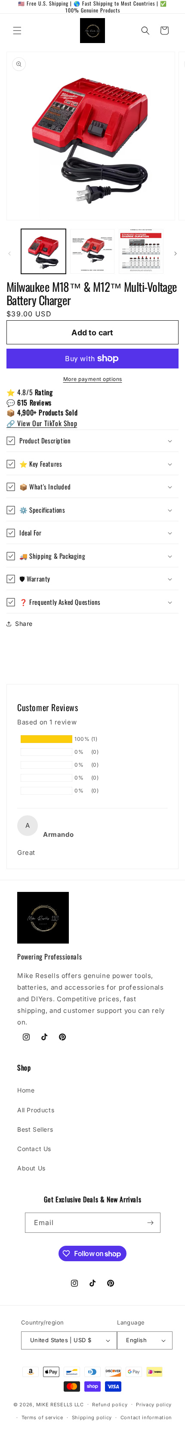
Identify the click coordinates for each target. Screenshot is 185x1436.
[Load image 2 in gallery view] (92, 251)
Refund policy (109, 1405)
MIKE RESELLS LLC (60, 1404)
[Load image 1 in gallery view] (43, 251)
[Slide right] (175, 253)
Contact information (146, 1417)
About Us (31, 1168)
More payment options (92, 379)
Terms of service (42, 1417)
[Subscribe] (150, 1223)
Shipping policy (92, 1417)
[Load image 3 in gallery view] (141, 251)
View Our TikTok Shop (41, 423)
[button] (17, 30)
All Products (35, 1110)
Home (25, 1090)
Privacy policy (154, 1405)
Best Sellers (35, 1129)
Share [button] (24, 623)
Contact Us (34, 1148)
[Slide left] (9, 253)
